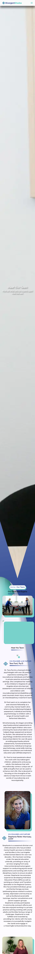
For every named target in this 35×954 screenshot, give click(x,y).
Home (12, 587)
